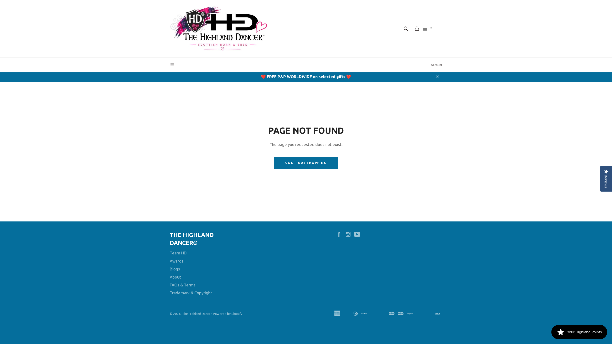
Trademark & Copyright (191, 292)
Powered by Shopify (227, 314)
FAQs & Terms (183, 285)
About (175, 277)
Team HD (178, 253)
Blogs (175, 269)
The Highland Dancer (197, 314)
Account (436, 64)
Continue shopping (306, 162)
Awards (176, 261)
